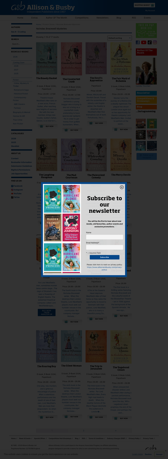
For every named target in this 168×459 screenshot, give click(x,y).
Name (88, 232)
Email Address (92, 243)
